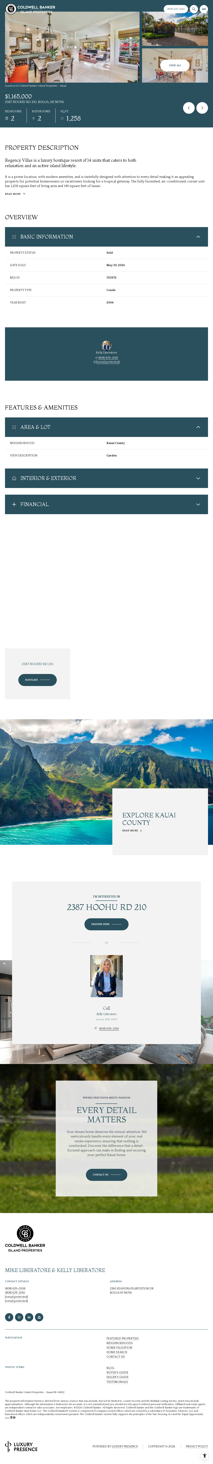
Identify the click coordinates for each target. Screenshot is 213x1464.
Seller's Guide (117, 1377)
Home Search (116, 1352)
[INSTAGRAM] (19, 1317)
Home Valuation (119, 1347)
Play (70, 47)
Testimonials (117, 1382)
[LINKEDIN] (29, 1317)
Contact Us (176, 9)
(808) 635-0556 (15, 1288)
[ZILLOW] (39, 1317)
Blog (110, 1368)
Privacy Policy (197, 1446)
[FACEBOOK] (9, 1317)
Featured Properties (122, 1338)
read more (130, 830)
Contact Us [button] (115, 1357)
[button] (106, 1175)
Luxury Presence (125, 1446)
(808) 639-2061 (108, 358)
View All (175, 65)
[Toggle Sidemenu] (204, 9)
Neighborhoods (119, 1343)
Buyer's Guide (117, 1372)
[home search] (194, 9)
